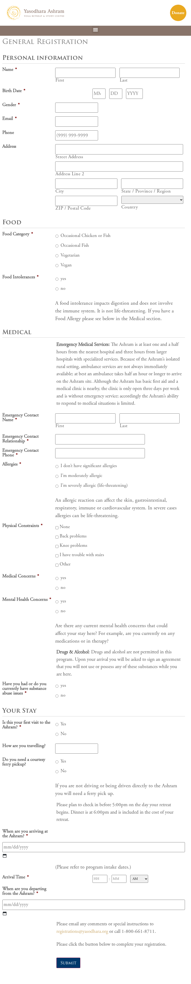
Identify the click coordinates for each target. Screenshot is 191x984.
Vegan (66, 265)
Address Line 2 (69, 174)
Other (65, 564)
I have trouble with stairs (82, 555)
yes (63, 279)
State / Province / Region (146, 191)
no (63, 288)
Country (129, 207)
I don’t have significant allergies (89, 466)
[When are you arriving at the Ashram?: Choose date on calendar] (4, 855)
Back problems (73, 536)
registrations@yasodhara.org (82, 931)
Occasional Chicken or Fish (85, 236)
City (59, 191)
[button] (95, 29)
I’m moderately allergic (81, 476)
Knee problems (73, 545)
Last (124, 80)
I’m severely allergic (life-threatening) (94, 485)
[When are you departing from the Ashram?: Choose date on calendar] (4, 913)
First (59, 80)
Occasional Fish (75, 245)
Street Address (69, 157)
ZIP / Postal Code (73, 208)
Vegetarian (70, 255)
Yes (63, 724)
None (65, 527)
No (63, 734)
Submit (68, 962)
